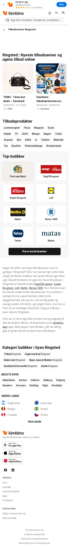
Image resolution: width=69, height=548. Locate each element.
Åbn (61, 4)
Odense (35, 380)
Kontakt (7, 487)
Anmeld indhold (11, 491)
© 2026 (34, 530)
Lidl (17, 288)
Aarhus (23, 380)
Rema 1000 (36, 288)
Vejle (45, 385)
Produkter (8, 500)
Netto (24, 288)
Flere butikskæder (34, 251)
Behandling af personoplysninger (34, 543)
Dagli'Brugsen (43, 284)
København (9, 380)
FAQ (5, 482)
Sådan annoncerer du (14, 513)
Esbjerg (60, 380)
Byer (5, 495)
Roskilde (57, 385)
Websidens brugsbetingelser (34, 538)
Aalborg (47, 380)
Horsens (21, 385)
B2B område (9, 518)
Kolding (34, 385)
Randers (7, 385)
